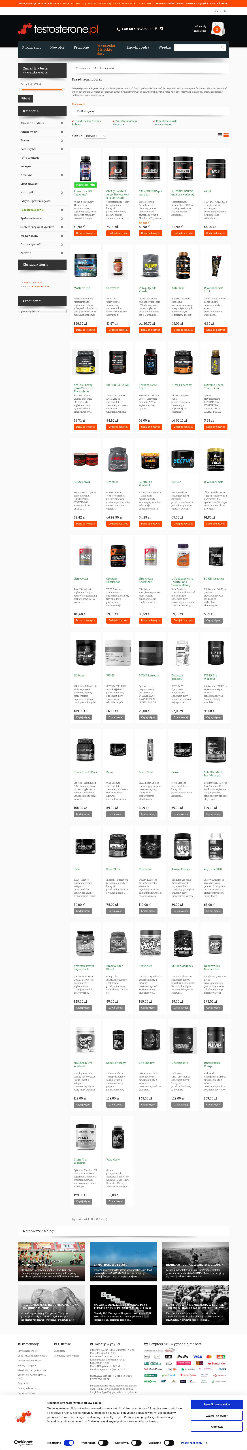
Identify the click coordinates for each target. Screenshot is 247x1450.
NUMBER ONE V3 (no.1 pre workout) (182, 193)
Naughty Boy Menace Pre (212, 967)
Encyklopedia (138, 47)
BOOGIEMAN (82, 482)
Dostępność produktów (29, 1360)
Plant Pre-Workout (80, 1161)
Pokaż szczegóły (192, 1442)
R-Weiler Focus (213, 482)
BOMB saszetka (214, 578)
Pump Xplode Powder (147, 289)
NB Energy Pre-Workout (83, 1064)
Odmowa (217, 1426)
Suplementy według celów (37, 227)
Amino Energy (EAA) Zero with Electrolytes (84, 388)
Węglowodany (29, 235)
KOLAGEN (140, 3)
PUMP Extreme (149, 675)
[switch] (103, 1443)
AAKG (207, 191)
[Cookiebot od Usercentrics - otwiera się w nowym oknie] (23, 1443)
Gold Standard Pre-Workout (213, 773)
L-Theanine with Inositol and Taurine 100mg (182, 582)
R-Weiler (112, 482)
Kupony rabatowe (27, 1388)
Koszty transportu (27, 1365)
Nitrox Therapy (181, 385)
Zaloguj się (200, 26)
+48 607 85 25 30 (33, 282)
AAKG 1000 (177, 288)
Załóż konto (200, 30)
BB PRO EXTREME (117, 385)
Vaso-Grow (113, 1159)
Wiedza (165, 47)
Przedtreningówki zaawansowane (165, 122)
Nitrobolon (81, 578)
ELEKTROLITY (76, 3)
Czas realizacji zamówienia (32, 1355)
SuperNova (113, 869)
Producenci (31, 47)
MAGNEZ (127, 3)
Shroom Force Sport (148, 386)
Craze (175, 772)
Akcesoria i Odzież (32, 123)
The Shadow (147, 1062)
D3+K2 (150, 3)
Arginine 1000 (213, 869)
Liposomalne (29, 183)
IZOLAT (116, 3)
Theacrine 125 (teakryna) (83, 193)
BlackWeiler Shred (114, 967)
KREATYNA (60, 3)
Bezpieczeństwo (26, 1393)
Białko (24, 140)
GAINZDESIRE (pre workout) (150, 193)
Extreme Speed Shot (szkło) (214, 386)
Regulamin (23, 1383)
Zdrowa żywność (30, 244)
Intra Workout (29, 157)
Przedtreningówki (104, 68)
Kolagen (25, 166)
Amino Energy (180, 869)
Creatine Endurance (113, 580)
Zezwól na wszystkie (217, 1404)
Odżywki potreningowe (35, 201)
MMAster (80, 675)
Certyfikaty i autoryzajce (66, 1355)
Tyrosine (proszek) (177, 677)
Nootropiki (27, 192)
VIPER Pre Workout (210, 677)
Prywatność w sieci (28, 1350)
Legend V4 (145, 966)
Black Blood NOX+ (85, 772)
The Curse (145, 869)
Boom (110, 772)
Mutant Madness (182, 966)
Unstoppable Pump (212, 1064)
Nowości (57, 47)
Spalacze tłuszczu (31, 218)
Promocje (81, 47)
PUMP (110, 675)
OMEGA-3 (92, 3)
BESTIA (176, 482)
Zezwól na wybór (217, 1415)
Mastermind (82, 288)
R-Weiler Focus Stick (213, 289)
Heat (77, 869)
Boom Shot (146, 772)
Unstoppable (179, 1062)
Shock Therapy (116, 1062)
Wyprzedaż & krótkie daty (106, 49)
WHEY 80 (104, 3)
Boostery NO (28, 149)
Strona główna (83, 68)
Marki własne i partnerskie (32, 1370)
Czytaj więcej (79, 104)
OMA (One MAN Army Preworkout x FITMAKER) (117, 194)
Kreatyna (26, 175)
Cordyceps (112, 288)
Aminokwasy (29, 131)
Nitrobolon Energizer (146, 580)
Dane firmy (59, 1350)
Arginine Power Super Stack (84, 967)
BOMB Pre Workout (145, 483)
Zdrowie (25, 253)
